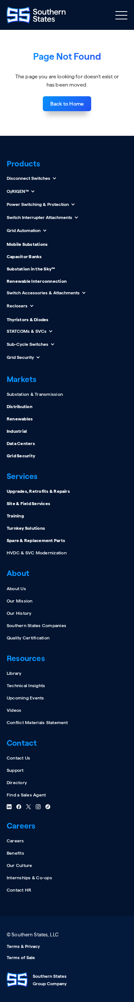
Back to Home (67, 104)
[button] (121, 15)
